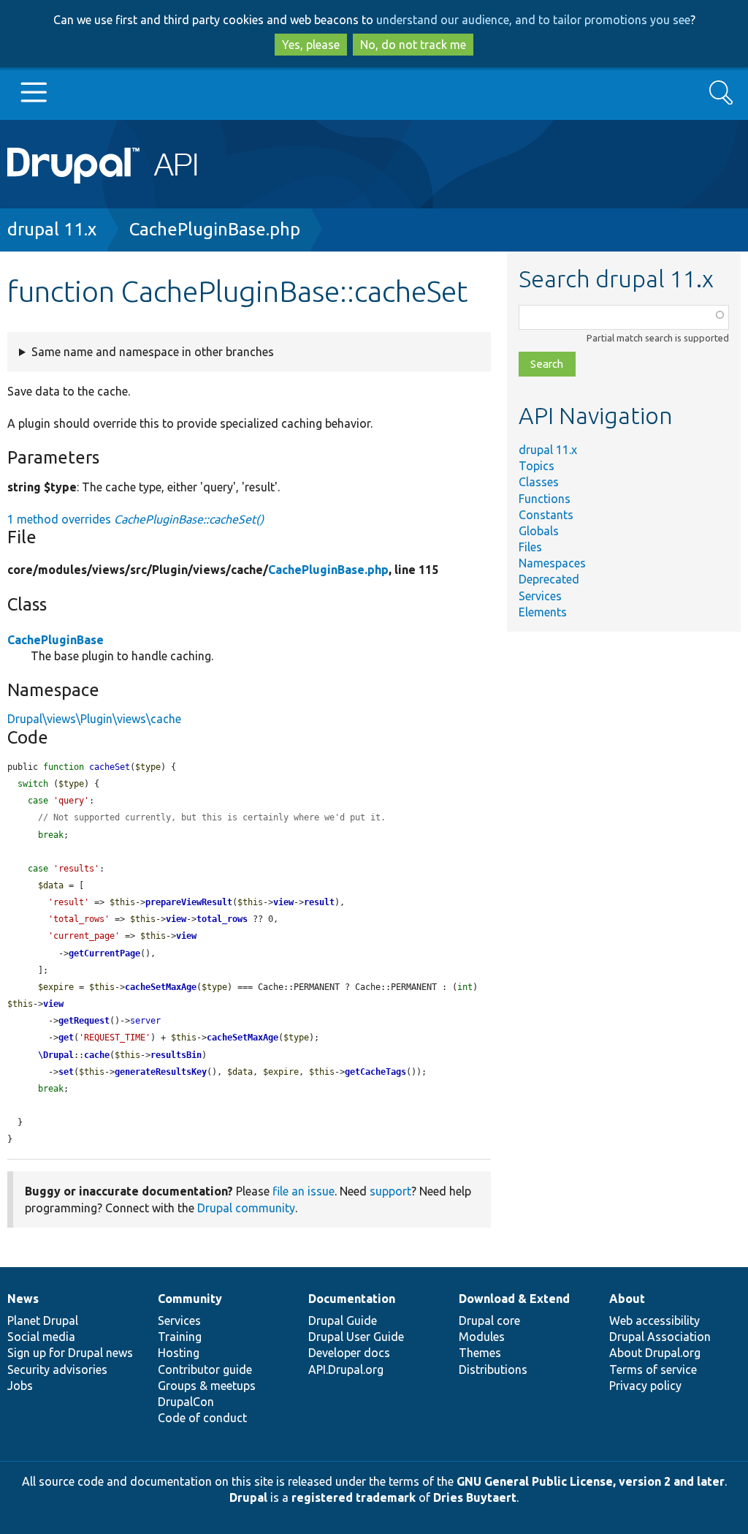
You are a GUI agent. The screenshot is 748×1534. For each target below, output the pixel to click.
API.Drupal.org (345, 1369)
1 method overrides (135, 519)
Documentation (351, 1298)
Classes (539, 481)
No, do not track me (413, 44)
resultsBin (176, 1055)
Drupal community (246, 1207)
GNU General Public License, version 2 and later (591, 1481)
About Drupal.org (655, 1352)
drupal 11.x (51, 229)
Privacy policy (645, 1385)
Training (180, 1336)
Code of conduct (202, 1417)
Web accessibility (654, 1320)
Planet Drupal (42, 1320)
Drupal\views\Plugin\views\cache (94, 718)
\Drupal (56, 1055)
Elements (543, 612)
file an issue (303, 1191)
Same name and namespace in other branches (152, 351)
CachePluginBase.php (214, 229)
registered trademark (353, 1497)
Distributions (493, 1369)
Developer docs (349, 1352)
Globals (539, 530)
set (66, 1072)
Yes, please (311, 44)
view (283, 902)
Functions (544, 498)
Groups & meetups (207, 1385)
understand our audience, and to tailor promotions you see (533, 19)
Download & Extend (514, 1298)
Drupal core (489, 1320)
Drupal (248, 1497)
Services (540, 595)
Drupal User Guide (356, 1336)
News (23, 1298)
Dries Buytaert (474, 1497)
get (66, 1037)
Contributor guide (205, 1369)
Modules (482, 1336)
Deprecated (549, 579)
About (627, 1298)
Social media (41, 1336)
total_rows (222, 919)
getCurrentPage (104, 953)
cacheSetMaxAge (160, 987)
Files (530, 546)
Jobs (20, 1385)
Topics (536, 465)
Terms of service (653, 1369)
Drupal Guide (342, 1320)
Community (190, 1298)
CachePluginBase (55, 639)
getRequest (84, 1021)
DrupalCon (186, 1401)
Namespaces (552, 563)
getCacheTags (375, 1072)
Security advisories (57, 1369)
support (390, 1191)
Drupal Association (660, 1336)
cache (97, 1055)
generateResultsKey (161, 1072)
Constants (546, 514)
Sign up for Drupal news (70, 1352)
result (319, 902)
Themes (480, 1352)
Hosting (178, 1352)
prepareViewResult (188, 902)
